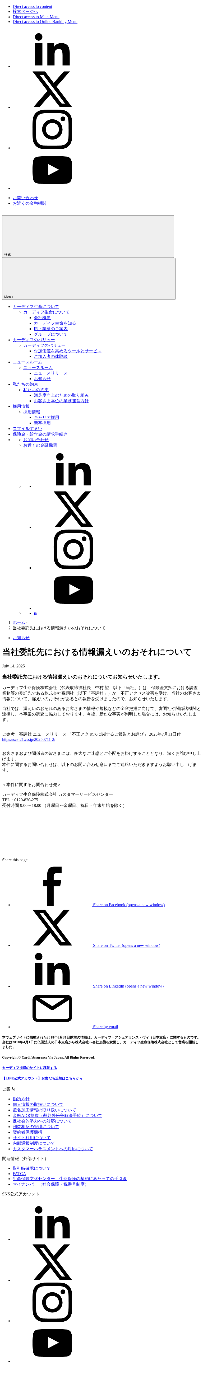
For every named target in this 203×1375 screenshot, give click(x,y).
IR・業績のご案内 (51, 328)
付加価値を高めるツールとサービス (68, 351)
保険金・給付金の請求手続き (40, 434)
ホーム (19, 622)
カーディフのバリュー (34, 340)
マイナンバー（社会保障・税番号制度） (51, 1184)
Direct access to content (32, 6)
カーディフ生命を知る (55, 323)
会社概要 (42, 317)
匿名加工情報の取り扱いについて (44, 1110)
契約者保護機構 (27, 1132)
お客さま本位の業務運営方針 (61, 401)
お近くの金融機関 (30, 203)
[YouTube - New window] (52, 188)
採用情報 (21, 406)
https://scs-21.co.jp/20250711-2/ (28, 739)
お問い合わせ (25, 197)
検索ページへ (25, 11)
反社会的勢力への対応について (42, 1121)
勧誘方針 (21, 1099)
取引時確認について (32, 1168)
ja (35, 613)
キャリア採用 (46, 417)
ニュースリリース (51, 373)
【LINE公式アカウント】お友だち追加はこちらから (42, 1078)
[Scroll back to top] (41, 851)
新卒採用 (42, 423)
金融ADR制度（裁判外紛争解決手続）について (57, 1115)
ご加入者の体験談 (51, 356)
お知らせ (42, 378)
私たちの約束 (25, 384)
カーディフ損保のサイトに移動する (29, 1068)
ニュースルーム (27, 362)
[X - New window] (52, 107)
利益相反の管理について (36, 1126)
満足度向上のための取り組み (61, 395)
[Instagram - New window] (52, 148)
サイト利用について (32, 1137)
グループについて (51, 334)
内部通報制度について (34, 1143)
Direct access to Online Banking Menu (45, 21)
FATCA (19, 1173)
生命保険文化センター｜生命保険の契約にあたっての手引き (70, 1178)
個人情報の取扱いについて (38, 1104)
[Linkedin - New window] (52, 66)
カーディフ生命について (36, 306)
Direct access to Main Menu (36, 17)
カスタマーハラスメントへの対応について (53, 1149)
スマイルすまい (27, 428)
